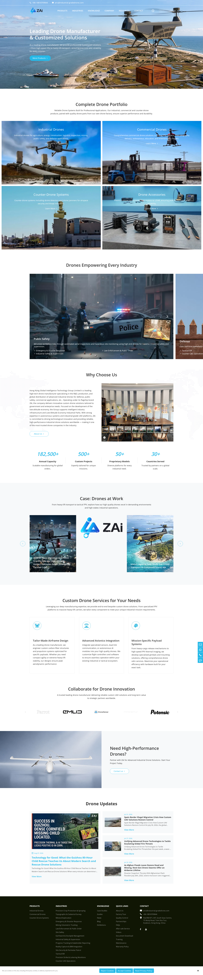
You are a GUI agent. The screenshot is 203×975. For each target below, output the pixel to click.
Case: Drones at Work (101, 498)
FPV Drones (175, 155)
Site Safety (60, 932)
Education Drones (146, 159)
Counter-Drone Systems (51, 212)
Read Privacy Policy (143, 970)
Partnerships (121, 921)
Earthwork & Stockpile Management (70, 936)
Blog (99, 921)
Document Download (124, 936)
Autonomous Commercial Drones (152, 155)
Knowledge (94, 10)
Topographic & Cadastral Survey (68, 914)
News (99, 918)
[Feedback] (200, 660)
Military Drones (12, 166)
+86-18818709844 (39, 2)
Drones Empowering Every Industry (101, 265)
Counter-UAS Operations (65, 961)
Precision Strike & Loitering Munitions (71, 957)
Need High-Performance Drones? (134, 751)
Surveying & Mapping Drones (81, 155)
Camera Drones (176, 159)
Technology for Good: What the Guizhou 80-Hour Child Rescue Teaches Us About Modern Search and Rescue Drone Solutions (64, 861)
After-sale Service (123, 928)
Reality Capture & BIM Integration (69, 946)
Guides (100, 914)
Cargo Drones (12, 147)
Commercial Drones (152, 142)
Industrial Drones (51, 135)
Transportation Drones (47, 151)
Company (109, 10)
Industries (77, 10)
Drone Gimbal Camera (116, 220)
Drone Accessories (152, 212)
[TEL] (200, 655)
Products (62, 10)
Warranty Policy (122, 946)
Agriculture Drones (46, 163)
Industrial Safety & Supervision (48, 353)
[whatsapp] (200, 649)
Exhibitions (101, 925)
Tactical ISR (60, 954)
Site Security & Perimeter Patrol (68, 950)
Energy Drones (44, 159)
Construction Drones (46, 155)
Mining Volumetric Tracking (66, 925)
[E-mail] (200, 644)
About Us (39, 434)
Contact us (119, 771)
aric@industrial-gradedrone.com (68, 2)
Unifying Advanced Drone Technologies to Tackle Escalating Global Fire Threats (147, 842)
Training (119, 939)
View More (38, 876)
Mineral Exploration (63, 918)
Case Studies (102, 911)
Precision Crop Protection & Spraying (70, 911)
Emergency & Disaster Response (49, 350)
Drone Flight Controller (148, 220)
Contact (138, 10)
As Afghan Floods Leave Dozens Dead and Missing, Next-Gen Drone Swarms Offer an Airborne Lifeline (144, 867)
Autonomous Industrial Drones (19, 151)
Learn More (50, 171)
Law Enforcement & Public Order (117, 350)
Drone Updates (101, 804)
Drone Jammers (44, 220)
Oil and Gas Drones (14, 159)
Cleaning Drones (76, 151)
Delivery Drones (113, 155)
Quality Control (122, 918)
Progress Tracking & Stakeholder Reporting (73, 943)
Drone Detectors (13, 220)
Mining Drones (12, 155)
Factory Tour (121, 914)
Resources (124, 10)
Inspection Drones (77, 147)
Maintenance (121, 943)
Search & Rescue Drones (80, 159)
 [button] (167, 316)
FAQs (118, 925)
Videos (118, 932)
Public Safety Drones (46, 147)
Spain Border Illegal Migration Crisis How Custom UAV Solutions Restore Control (147, 818)
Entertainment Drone (116, 159)
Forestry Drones (13, 163)
